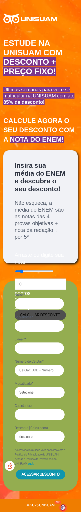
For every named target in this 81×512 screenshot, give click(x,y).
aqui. (31, 463)
